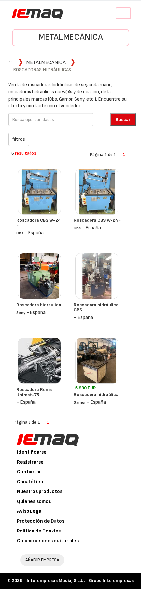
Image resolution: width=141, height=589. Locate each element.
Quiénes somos (34, 501)
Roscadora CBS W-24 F (38, 222)
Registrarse (30, 462)
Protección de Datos (40, 521)
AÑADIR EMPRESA (42, 560)
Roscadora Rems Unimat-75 (34, 392)
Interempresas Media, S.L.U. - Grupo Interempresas (80, 580)
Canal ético (30, 482)
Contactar (29, 472)
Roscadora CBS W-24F (97, 220)
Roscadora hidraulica (38, 304)
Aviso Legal (30, 511)
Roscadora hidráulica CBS (96, 307)
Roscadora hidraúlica (96, 394)
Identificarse (32, 452)
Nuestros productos (39, 491)
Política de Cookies (39, 531)
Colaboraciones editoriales (48, 541)
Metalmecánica (70, 37)
